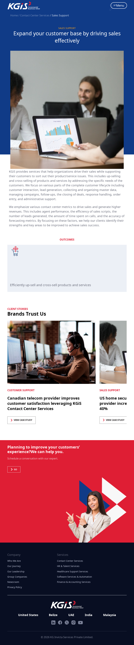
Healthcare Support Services (72, 571)
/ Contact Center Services (34, 15)
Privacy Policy (14, 587)
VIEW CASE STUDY (23, 420)
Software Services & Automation (74, 576)
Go (15, 469)
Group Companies (17, 576)
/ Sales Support (59, 15)
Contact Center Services (70, 560)
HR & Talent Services (68, 566)
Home (14, 15)
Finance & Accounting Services (74, 581)
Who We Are (14, 560)
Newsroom (13, 581)
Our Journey (14, 566)
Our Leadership (16, 571)
